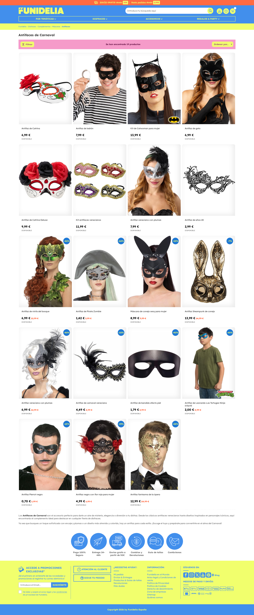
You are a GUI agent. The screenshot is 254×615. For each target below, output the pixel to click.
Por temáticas (45, 19)
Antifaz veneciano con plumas (145, 220)
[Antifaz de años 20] (208, 180)
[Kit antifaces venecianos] (99, 180)
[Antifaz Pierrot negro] (45, 454)
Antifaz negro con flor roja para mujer (95, 494)
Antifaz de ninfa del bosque (35, 311)
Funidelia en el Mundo (158, 574)
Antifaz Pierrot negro (32, 494)
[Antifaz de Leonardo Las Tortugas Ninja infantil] (208, 363)
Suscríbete (59, 585)
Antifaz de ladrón (84, 128)
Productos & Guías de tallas (128, 580)
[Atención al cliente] (226, 11)
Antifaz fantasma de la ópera (145, 494)
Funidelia (22, 26)
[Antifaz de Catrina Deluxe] (45, 180)
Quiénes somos (155, 597)
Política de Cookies (156, 586)
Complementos (44, 26)
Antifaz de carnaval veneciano (91, 403)
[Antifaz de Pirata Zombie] (99, 271)
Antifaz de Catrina (31, 128)
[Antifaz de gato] (208, 88)
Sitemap (151, 594)
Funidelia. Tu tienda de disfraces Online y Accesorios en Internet (41, 11)
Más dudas (119, 586)
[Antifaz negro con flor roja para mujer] (99, 454)
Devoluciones (120, 583)
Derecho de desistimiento (160, 588)
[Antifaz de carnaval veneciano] (99, 363)
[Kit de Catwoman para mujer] (154, 88)
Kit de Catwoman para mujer (145, 128)
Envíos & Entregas (123, 577)
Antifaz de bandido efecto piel (145, 403)
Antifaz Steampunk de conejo (200, 311)
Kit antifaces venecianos (88, 220)
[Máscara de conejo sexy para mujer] (154, 271)
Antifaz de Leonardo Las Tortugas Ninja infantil (205, 404)
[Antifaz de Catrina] (45, 88)
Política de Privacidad (158, 583)
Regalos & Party (207, 19)
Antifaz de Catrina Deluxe (34, 220)
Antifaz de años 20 (194, 220)
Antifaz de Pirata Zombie (88, 311)
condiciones (61, 592)
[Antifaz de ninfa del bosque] (45, 271)
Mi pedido (119, 574)
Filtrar (29, 44)
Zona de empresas (156, 591)
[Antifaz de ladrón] (99, 88)
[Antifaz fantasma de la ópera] (154, 454)
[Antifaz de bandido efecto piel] (154, 363)
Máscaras (56, 26)
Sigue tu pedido (94, 577)
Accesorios (153, 19)
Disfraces (99, 19)
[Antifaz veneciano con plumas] (154, 180)
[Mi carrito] (232, 11)
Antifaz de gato (192, 128)
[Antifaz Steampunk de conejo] (208, 271)
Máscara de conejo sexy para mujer (148, 311)
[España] (185, 575)
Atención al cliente (94, 569)
